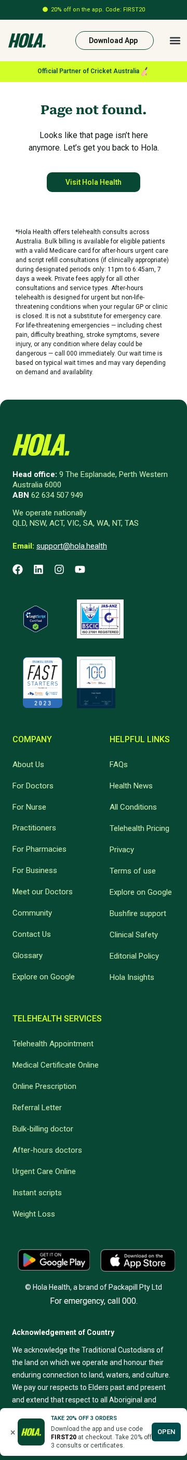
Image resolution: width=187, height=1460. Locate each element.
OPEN (166, 1432)
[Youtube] (80, 569)
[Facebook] (17, 569)
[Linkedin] (38, 569)
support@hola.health (71, 546)
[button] (174, 40)
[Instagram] (59, 569)
